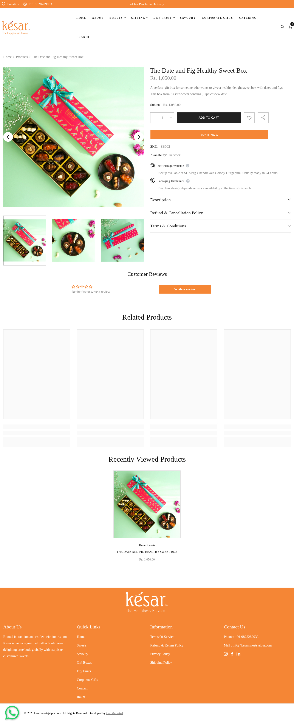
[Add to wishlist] (249, 117)
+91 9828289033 (40, 4)
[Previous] (8, 137)
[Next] (139, 137)
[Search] (282, 27)
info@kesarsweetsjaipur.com (252, 645)
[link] (36, 433)
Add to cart (209, 118)
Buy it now (209, 135)
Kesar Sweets (147, 545)
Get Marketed (114, 713)
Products (22, 57)
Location (13, 4)
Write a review (185, 289)
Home (7, 57)
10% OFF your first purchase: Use (147, 4)
